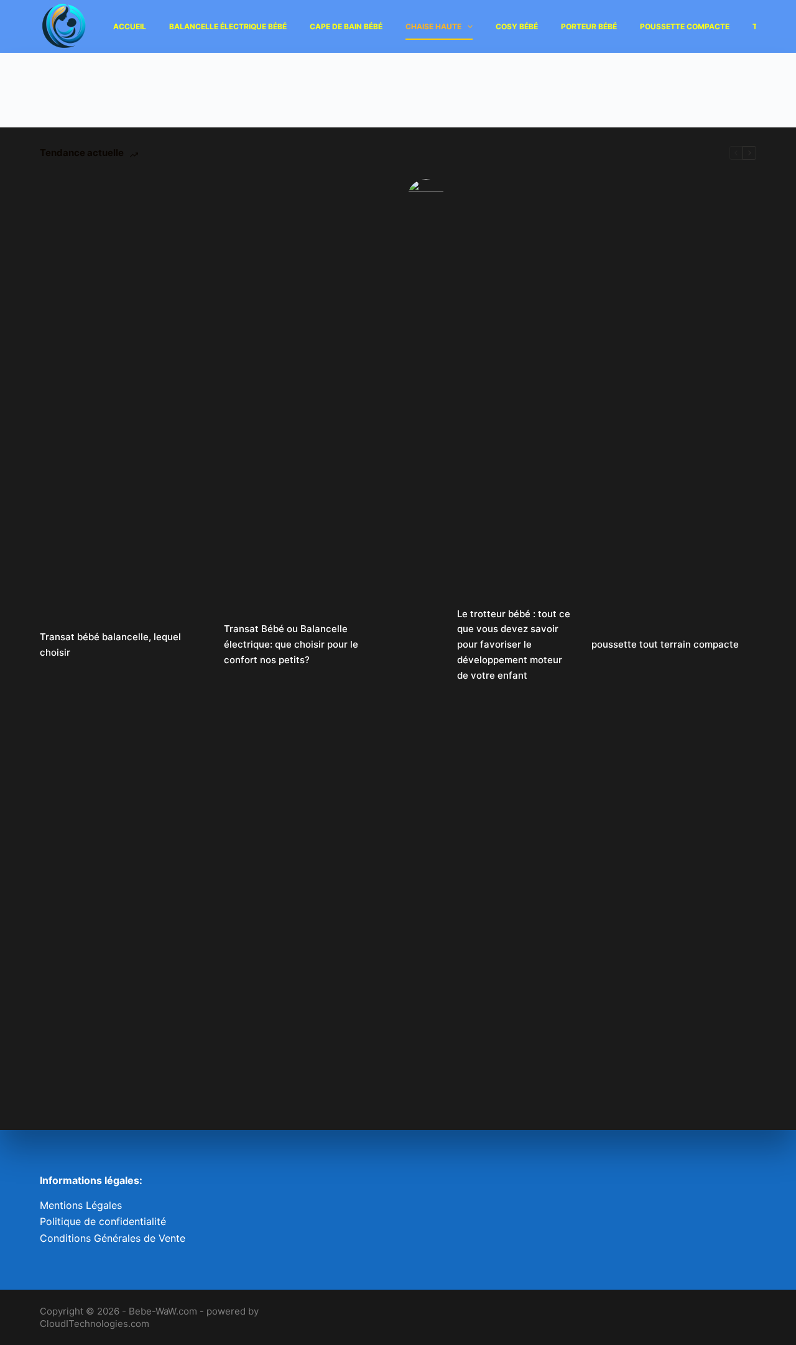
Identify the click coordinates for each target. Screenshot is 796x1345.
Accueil (129, 26)
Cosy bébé (517, 26)
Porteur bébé (589, 26)
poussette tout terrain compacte (665, 644)
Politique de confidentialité (103, 1221)
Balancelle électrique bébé (228, 26)
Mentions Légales (81, 1205)
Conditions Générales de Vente (112, 1238)
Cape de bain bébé (346, 26)
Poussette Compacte (684, 26)
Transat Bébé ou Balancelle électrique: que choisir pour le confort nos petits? (291, 644)
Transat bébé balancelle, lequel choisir (110, 644)
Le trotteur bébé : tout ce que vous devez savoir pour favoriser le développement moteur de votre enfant (513, 644)
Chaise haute (433, 26)
